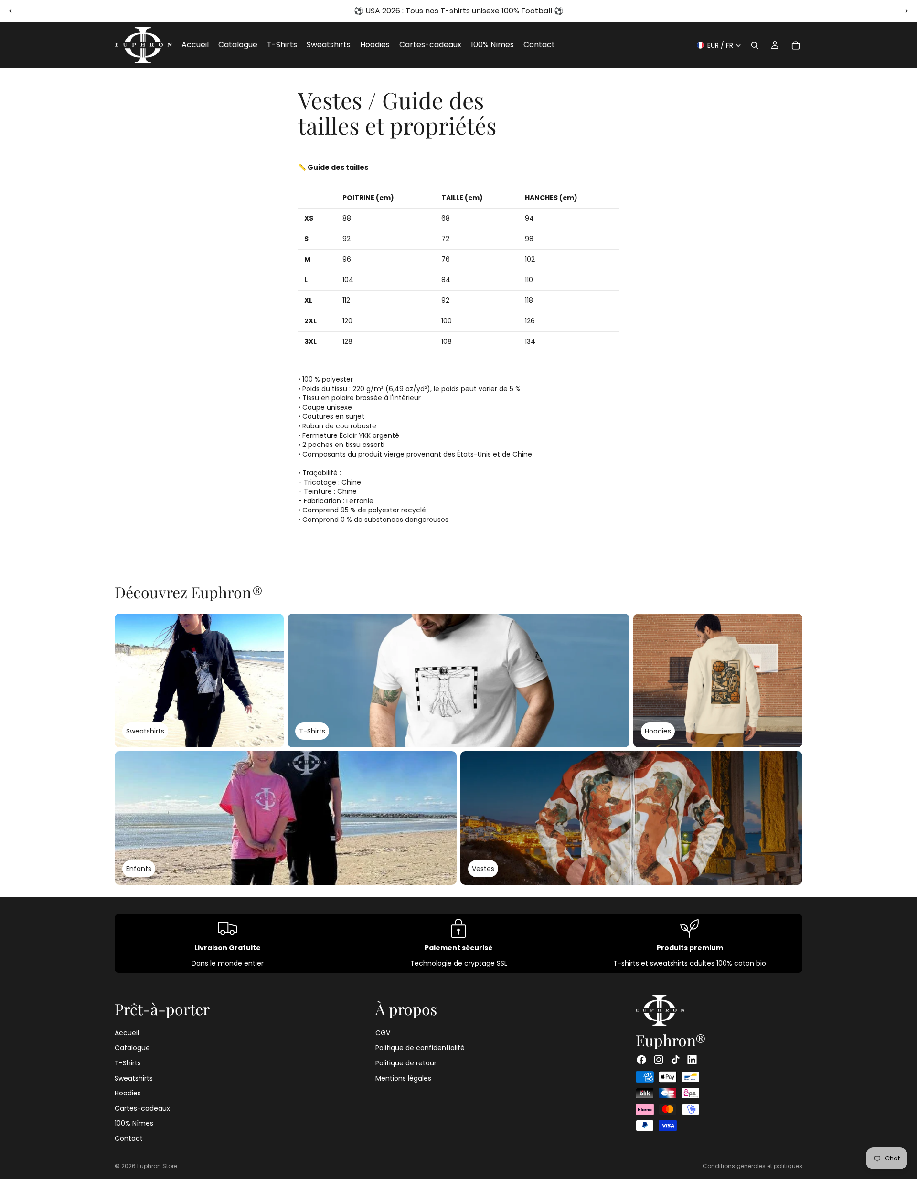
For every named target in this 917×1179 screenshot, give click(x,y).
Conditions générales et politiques (752, 1166)
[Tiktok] (675, 1059)
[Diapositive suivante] (906, 10)
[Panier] (795, 45)
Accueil (127, 1032)
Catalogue (132, 1047)
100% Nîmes (134, 1123)
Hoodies (128, 1093)
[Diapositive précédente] (10, 10)
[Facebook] (641, 1059)
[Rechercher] (754, 45)
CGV (382, 1032)
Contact (129, 1138)
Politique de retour (406, 1062)
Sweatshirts (134, 1078)
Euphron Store (157, 1166)
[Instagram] (658, 1059)
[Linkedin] (692, 1059)
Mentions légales (403, 1078)
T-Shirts (128, 1062)
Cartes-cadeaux (142, 1108)
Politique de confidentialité (420, 1047)
